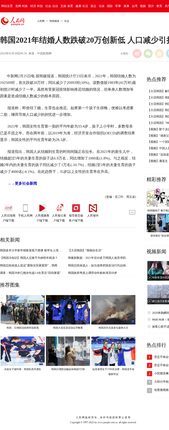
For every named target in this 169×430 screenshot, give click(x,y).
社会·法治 (51, 6)
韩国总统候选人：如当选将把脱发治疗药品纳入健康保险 (104, 265)
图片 (151, 6)
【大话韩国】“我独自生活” (85, 250)
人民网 (41, 21)
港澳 (126, 6)
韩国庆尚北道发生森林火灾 (113, 327)
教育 (159, 6)
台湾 (134, 6)
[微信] (148, 53)
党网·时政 (21, 6)
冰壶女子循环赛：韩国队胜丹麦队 (22, 369)
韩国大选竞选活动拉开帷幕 (68, 327)
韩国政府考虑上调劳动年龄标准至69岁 (92, 272)
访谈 (101, 6)
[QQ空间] (159, 53)
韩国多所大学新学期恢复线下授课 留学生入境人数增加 (35, 250)
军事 (118, 6)
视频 (143, 6)
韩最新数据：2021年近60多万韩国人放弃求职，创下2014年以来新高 (111, 257)
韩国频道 (54, 21)
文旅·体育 (66, 6)
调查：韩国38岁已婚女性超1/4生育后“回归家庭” (30, 272)
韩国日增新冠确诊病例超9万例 (68, 369)
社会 (66, 21)
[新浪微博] (137, 53)
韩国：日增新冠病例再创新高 (23, 327)
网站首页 (7, 6)
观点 (93, 6)
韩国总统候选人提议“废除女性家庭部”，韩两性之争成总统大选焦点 (43, 265)
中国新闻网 (44, 53)
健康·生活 (81, 6)
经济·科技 (36, 6)
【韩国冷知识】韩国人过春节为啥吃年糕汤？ (29, 257)
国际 (110, 6)
